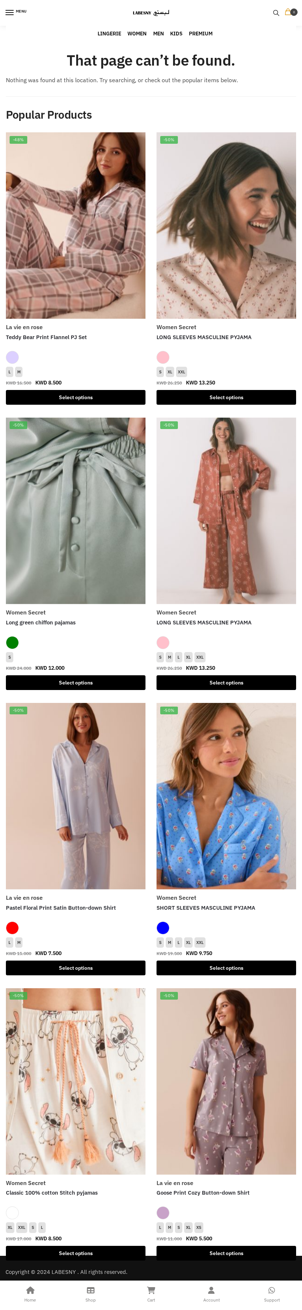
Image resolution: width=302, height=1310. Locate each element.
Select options (76, 397)
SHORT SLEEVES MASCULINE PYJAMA (206, 907)
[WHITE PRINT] (12, 1212)
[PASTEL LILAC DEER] (12, 357)
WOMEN (137, 33)
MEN (158, 33)
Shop (90, 1300)
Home (30, 1300)
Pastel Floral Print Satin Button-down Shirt (61, 907)
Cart (151, 1300)
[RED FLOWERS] (12, 927)
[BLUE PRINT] (163, 927)
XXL (181, 371)
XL (170, 371)
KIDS (176, 33)
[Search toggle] (276, 13)
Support (272, 1300)
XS (198, 1227)
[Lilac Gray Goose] (163, 1212)
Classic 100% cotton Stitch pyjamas (52, 1192)
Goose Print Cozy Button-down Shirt (203, 1192)
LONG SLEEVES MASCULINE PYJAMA (204, 337)
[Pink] (163, 357)
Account (211, 1300)
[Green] (12, 642)
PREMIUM (201, 33)
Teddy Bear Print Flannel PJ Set (46, 337)
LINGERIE (109, 33)
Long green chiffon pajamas (41, 622)
